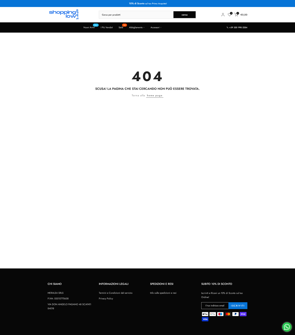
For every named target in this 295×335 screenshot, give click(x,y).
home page (155, 95)
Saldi (122, 27)
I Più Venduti (107, 27)
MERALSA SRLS (56, 293)
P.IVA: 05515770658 (58, 298)
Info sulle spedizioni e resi (163, 293)
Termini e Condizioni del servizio (115, 293)
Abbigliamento (136, 27)
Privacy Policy (106, 298)
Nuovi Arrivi (90, 27)
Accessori (155, 27)
